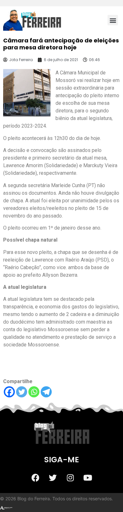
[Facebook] (9, 391)
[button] (113, 20)
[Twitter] (21, 391)
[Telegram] (46, 391)
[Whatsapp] (33, 391)
